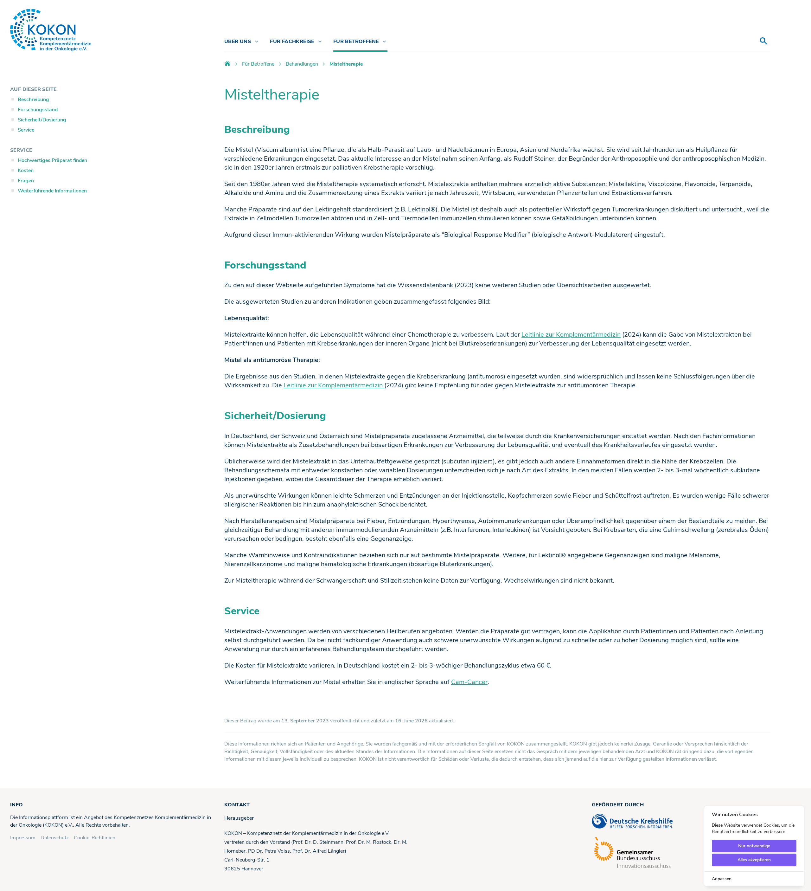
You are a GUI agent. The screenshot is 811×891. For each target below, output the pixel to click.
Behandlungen (302, 64)
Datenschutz (55, 837)
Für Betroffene (258, 64)
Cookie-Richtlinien (94, 837)
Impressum (22, 837)
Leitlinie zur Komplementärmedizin (571, 334)
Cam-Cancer (469, 682)
